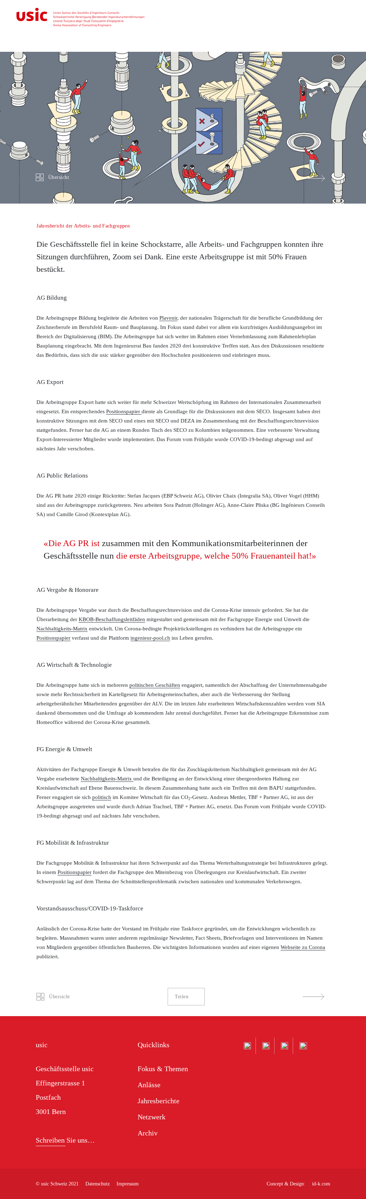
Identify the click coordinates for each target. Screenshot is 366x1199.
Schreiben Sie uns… (65, 1140)
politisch (101, 797)
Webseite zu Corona (303, 947)
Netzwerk (151, 1117)
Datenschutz (97, 1183)
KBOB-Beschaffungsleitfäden (112, 619)
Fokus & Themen (163, 1069)
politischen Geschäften (154, 685)
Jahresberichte (158, 1101)
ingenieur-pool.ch (150, 638)
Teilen (181, 996)
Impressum (128, 1183)
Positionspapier (124, 411)
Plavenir (168, 318)
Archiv (148, 1133)
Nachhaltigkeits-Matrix (62, 628)
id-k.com (321, 1183)
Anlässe (149, 1085)
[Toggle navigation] (350, 20)
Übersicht (58, 177)
